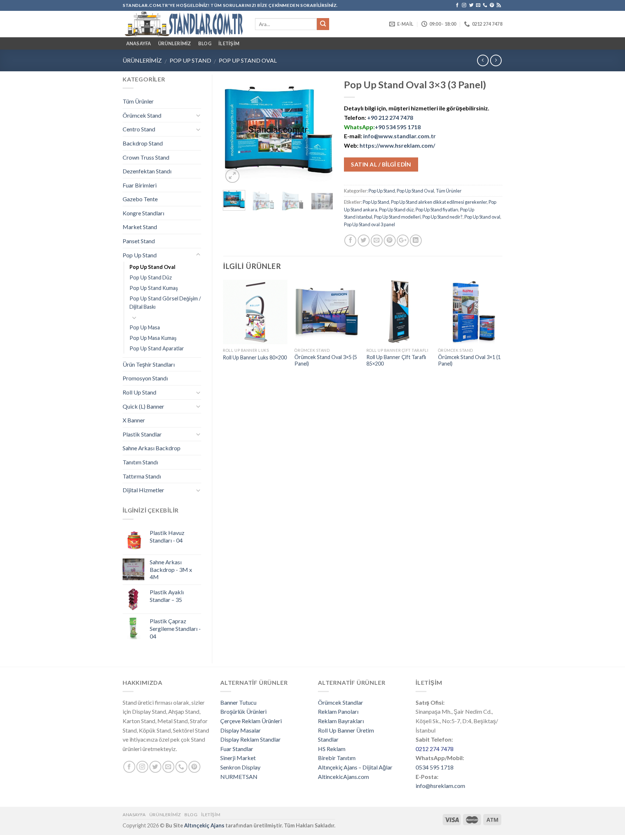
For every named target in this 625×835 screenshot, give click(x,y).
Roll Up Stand (139, 392)
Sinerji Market (238, 757)
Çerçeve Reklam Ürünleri (251, 720)
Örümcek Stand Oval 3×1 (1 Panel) (469, 360)
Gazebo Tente (140, 198)
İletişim (228, 43)
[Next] (321, 130)
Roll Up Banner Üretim (346, 730)
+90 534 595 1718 (398, 126)
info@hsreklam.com (440, 785)
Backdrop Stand (143, 143)
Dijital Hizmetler (143, 489)
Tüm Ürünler (449, 191)
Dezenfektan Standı (147, 171)
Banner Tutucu (238, 702)
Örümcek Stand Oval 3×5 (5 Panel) (325, 360)
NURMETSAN (239, 776)
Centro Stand (139, 129)
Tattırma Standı (142, 476)
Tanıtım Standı (140, 462)
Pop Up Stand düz (396, 209)
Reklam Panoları (338, 711)
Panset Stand (139, 240)
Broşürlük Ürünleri (243, 711)
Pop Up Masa (144, 327)
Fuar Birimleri (140, 185)
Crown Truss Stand (146, 157)
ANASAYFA (138, 43)
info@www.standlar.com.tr (399, 135)
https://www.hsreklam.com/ (397, 145)
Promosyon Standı (145, 378)
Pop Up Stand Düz (150, 277)
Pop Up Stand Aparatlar (156, 348)
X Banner (134, 420)
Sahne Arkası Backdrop (151, 447)
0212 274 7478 (435, 748)
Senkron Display (240, 767)
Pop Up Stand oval (482, 217)
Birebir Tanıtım (337, 757)
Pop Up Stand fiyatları (437, 209)
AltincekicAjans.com (343, 776)
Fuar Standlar (236, 748)
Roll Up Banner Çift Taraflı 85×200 (396, 360)
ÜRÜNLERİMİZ (174, 43)
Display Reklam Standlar (250, 739)
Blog (205, 43)
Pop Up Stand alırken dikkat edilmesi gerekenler (439, 202)
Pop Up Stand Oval (248, 60)
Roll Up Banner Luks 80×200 (255, 357)
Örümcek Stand (142, 115)
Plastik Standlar (142, 434)
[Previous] (234, 130)
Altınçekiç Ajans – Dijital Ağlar (355, 767)
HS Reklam (331, 748)
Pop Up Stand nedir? (442, 217)
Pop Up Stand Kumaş (153, 288)
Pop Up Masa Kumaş (153, 338)
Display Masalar (240, 730)
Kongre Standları (143, 213)
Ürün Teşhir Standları (149, 364)
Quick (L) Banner (143, 406)
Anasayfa (134, 814)
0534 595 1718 (435, 767)
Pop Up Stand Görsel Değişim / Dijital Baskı (165, 302)
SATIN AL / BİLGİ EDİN (381, 164)
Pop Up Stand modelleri (397, 217)
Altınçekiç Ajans (204, 825)
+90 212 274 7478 (390, 117)
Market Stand (140, 226)
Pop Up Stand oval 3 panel (369, 224)
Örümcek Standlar (340, 702)
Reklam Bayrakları (341, 720)
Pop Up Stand (190, 60)
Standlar (328, 739)
